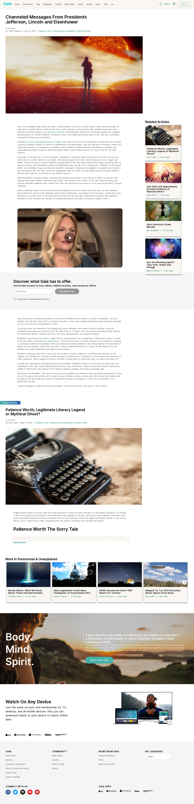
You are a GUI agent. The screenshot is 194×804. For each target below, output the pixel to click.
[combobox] (158, 756)
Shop (101, 760)
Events (55, 768)
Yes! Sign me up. (67, 291)
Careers (55, 760)
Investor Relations (107, 755)
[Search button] (161, 4)
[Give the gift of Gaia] (174, 4)
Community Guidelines (15, 764)
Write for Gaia (58, 764)
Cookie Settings (13, 777)
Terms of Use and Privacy (17, 768)
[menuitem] (17, 3)
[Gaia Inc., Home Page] (8, 3)
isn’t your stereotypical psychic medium (43, 142)
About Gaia (10, 755)
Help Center (57, 755)
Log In (184, 4)
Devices (9, 760)
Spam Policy (11, 773)
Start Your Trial (99, 660)
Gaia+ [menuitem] (98, 4)
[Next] (184, 582)
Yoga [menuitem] (38, 4)
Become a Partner (107, 764)
